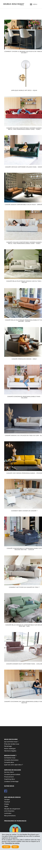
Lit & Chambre (9, 811)
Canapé (7, 799)
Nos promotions (10, 815)
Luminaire (7, 813)
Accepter (6, 847)
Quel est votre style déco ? (13, 765)
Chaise (6, 804)
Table (6, 806)
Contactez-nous (9, 758)
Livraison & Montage (11, 781)
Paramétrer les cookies (12, 843)
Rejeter (15, 847)
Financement (9, 777)
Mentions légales (10, 751)
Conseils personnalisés (12, 774)
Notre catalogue (10, 748)
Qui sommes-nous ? (11, 742)
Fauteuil (7, 802)
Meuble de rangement (12, 809)
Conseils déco (9, 762)
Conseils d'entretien (11, 760)
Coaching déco (9, 779)
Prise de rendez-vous (11, 744)
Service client (9, 772)
